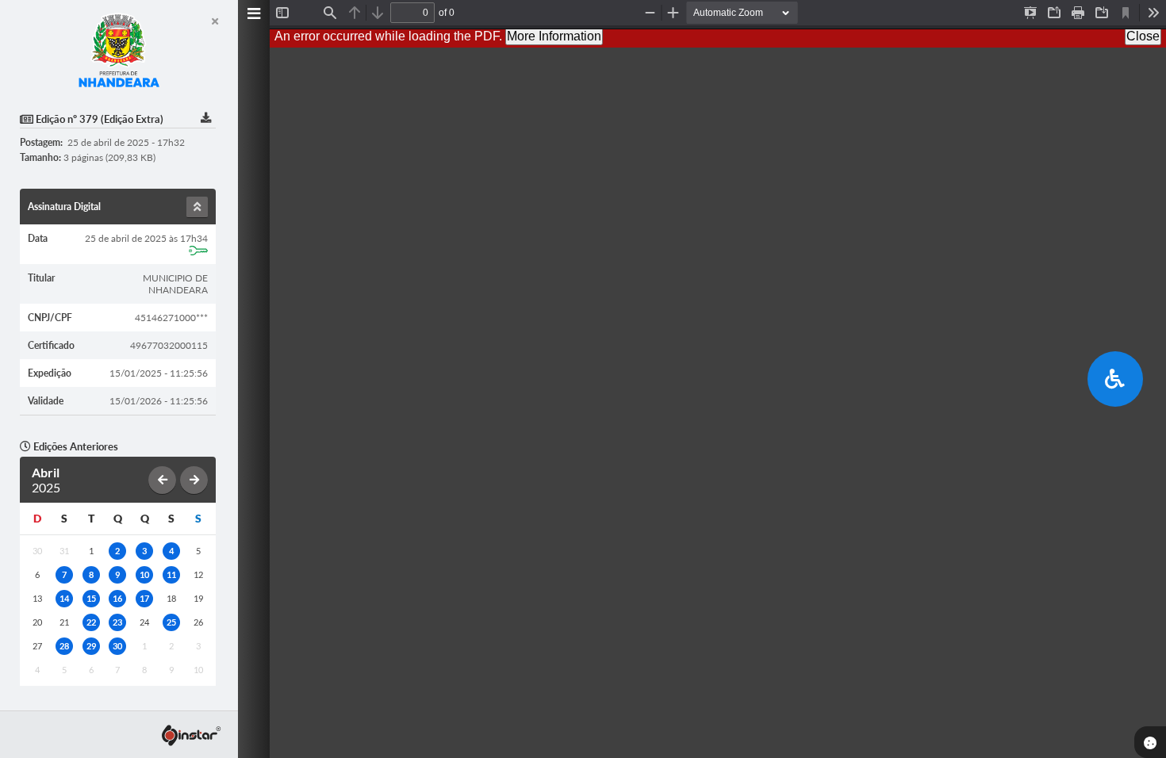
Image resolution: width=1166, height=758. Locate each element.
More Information (554, 36)
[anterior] (162, 480)
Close (1143, 36)
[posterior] (194, 480)
